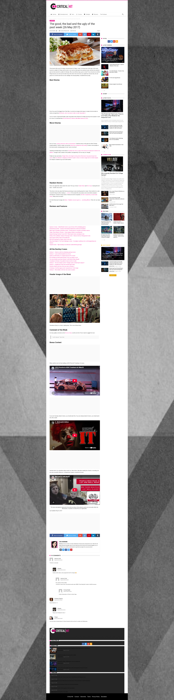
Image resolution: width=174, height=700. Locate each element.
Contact (76, 696)
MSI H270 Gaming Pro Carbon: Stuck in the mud (60, 239)
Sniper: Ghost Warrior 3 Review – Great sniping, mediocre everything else (66, 232)
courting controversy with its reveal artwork (65, 143)
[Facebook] (109, 41)
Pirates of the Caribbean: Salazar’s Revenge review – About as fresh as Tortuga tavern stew (70, 235)
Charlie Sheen (81, 185)
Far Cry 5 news (68, 332)
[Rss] (117, 41)
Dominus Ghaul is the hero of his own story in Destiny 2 (62, 266)
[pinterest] (89, 34)
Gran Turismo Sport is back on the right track (60, 237)
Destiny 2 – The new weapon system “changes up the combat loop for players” (67, 262)
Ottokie (59, 568)
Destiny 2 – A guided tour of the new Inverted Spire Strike (62, 264)
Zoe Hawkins (53, 30)
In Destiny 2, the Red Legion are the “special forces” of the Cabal (64, 268)
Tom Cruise (89, 185)
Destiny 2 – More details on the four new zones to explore (62, 269)
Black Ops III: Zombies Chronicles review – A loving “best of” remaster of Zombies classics (70, 230)
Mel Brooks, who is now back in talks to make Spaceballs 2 (72, 113)
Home (51, 18)
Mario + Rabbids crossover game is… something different (77, 200)
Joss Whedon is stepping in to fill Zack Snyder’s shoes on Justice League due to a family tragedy (76, 157)
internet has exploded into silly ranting (78, 145)
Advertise (83, 696)
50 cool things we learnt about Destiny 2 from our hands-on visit (64, 257)
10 (99, 30)
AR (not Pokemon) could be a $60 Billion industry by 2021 (75, 118)
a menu (68, 192)
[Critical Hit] (61, 2)
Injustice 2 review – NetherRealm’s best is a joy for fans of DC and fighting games (68, 226)
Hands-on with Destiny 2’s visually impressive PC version (62, 255)
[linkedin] (93, 34)
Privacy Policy (96, 696)
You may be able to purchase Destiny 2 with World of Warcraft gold (64, 259)
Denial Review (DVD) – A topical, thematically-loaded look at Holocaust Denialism (68, 228)
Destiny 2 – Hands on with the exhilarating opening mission (63, 252)
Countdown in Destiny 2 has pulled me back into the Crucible (63, 261)
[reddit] (85, 34)
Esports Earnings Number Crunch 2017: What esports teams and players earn (67, 234)
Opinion (54, 18)
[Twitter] (111, 41)
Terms (89, 696)
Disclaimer (104, 696)
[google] (80, 34)
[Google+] (114, 41)
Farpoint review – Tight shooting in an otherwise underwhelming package (66, 244)
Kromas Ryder (67, 590)
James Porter (104, 258)
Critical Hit (70, 696)
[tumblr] (98, 34)
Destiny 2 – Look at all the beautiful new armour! (60, 253)
